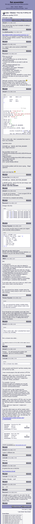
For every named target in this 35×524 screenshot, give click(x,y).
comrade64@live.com (11, 444)
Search (16, 6)
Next (11, 17)
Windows (13, 12)
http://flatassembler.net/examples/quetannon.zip (15, 35)
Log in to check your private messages (15, 8)
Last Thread (21, 511)
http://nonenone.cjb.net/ (8, 471)
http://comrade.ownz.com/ (21, 444)
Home (12, 6)
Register (21, 6)
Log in (26, 8)
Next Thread (28, 511)
